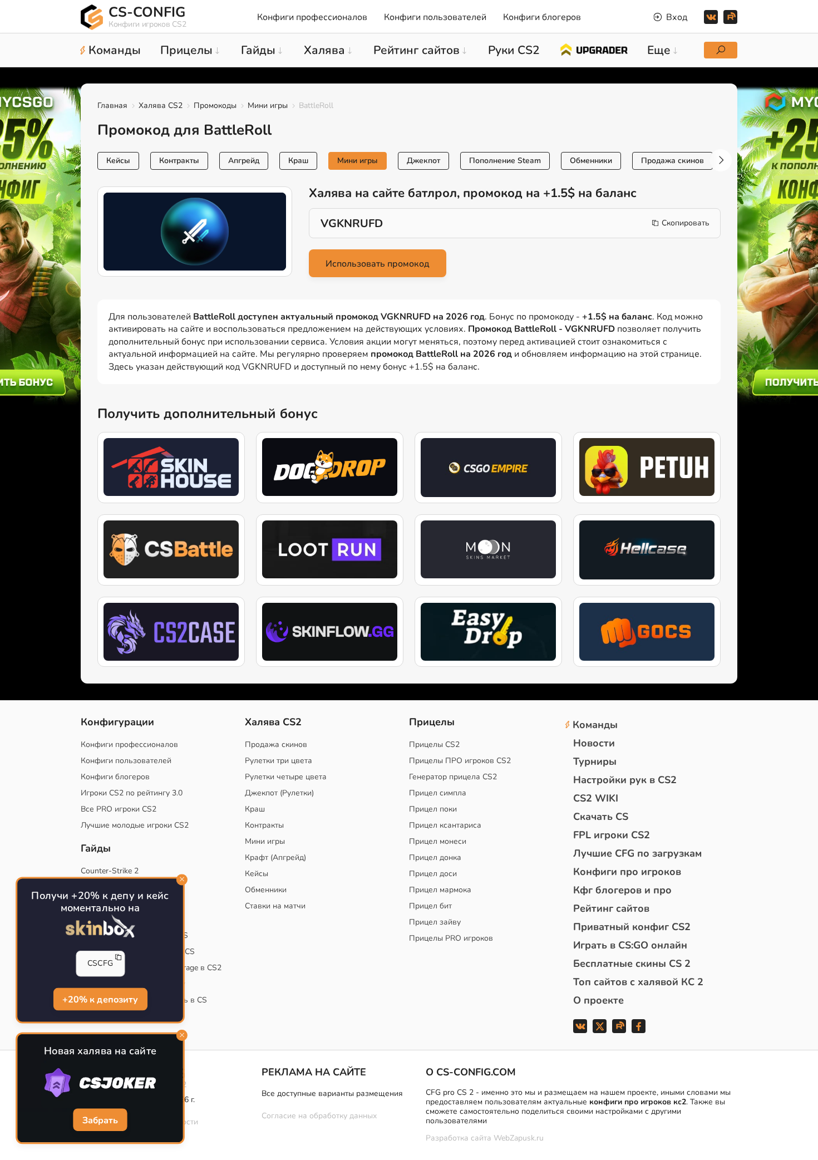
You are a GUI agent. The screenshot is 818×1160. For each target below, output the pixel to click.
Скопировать (685, 223)
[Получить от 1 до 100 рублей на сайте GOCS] (647, 632)
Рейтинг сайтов (611, 908)
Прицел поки (433, 809)
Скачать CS (600, 816)
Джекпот (423, 160)
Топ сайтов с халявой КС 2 (638, 982)
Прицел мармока (440, 889)
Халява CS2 (161, 105)
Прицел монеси (437, 841)
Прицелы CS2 (434, 744)
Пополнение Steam (505, 160)
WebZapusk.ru (519, 1138)
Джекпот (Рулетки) (279, 793)
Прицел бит (430, 906)
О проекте (598, 1000)
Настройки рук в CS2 (625, 780)
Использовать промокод (378, 264)
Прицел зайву (435, 922)
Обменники (591, 160)
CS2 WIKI (595, 798)
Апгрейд (243, 160)
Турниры (595, 761)
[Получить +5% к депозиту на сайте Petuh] (647, 467)
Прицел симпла (437, 793)
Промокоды (215, 105)
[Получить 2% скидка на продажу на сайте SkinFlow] (329, 632)
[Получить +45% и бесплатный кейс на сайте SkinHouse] (171, 467)
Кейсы (118, 160)
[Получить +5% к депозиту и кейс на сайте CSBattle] (171, 550)
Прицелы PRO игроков (451, 938)
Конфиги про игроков (627, 871)
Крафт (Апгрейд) (275, 857)
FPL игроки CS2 (611, 835)
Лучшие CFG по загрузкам (637, 853)
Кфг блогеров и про (622, 890)
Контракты (179, 160)
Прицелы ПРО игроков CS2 (460, 760)
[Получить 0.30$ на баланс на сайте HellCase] (647, 550)
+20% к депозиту (100, 1000)
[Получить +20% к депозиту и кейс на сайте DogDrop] (329, 467)
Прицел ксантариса (445, 825)
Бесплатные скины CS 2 (632, 963)
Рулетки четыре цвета (286, 776)
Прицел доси (433, 873)
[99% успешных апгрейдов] (593, 49)
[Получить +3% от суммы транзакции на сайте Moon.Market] (488, 550)
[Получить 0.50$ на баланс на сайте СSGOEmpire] (488, 467)
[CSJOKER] (100, 1083)
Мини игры (268, 105)
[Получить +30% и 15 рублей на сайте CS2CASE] (171, 632)
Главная (112, 105)
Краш (298, 160)
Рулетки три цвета (278, 760)
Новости (594, 743)
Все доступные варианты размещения (332, 1093)
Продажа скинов (672, 160)
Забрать (100, 1120)
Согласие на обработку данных (319, 1115)
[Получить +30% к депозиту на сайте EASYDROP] (488, 632)
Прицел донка (435, 857)
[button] (720, 160)
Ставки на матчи (275, 906)
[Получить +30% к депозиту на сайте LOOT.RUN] (329, 550)
